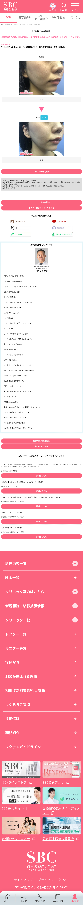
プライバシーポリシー (53, 879)
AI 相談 (52, 10)
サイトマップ (23, 879)
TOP (8, 17)
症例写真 (22, 24)
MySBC (75, 901)
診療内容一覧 (8, 24)
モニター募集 (16, 648)
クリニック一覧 (17, 619)
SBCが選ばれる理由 (21, 676)
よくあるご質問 (17, 704)
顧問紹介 (12, 732)
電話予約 (40, 901)
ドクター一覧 (15, 633)
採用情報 (12, 718)
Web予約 (58, 901)
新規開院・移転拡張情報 (24, 605)
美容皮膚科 (25, 17)
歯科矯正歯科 (40, 17)
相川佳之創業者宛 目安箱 (25, 690)
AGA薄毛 (56, 17)
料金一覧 (12, 577)
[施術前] (41, 78)
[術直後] (41, 139)
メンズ (73, 17)
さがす (23, 901)
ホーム (8, 901)
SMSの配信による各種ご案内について (41, 887)
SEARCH (64, 10)
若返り (16, 24)
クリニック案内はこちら (24, 591)
